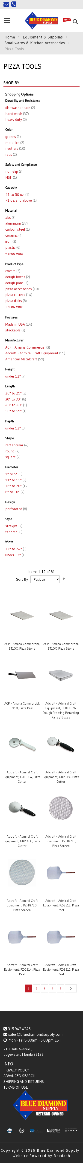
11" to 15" (15, 480)
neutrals (14, 148)
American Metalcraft (24, 359)
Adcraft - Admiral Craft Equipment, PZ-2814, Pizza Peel (22, 969)
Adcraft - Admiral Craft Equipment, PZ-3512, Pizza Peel (61, 969)
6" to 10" (14, 491)
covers (12, 270)
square (12, 456)
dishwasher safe (19, 107)
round (11, 451)
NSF (10, 177)
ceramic (13, 235)
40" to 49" (15, 405)
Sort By (22, 579)
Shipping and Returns (23, 1081)
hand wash (16, 113)
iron (10, 241)
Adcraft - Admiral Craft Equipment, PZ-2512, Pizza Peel (61, 905)
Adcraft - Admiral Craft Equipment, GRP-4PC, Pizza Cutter (22, 841)
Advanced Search (19, 1075)
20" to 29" (15, 393)
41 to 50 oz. (16, 194)
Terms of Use (15, 1087)
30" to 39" (15, 399)
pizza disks (15, 300)
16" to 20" (16, 485)
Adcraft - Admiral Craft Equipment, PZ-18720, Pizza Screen (22, 905)
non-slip (13, 171)
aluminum (16, 223)
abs (10, 217)
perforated (15, 508)
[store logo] (41, 21)
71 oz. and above (20, 200)
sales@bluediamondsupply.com (35, 1034)
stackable (14, 330)
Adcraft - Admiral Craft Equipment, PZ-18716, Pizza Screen (60, 841)
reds (10, 154)
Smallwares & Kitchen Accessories (35, 42)
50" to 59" (15, 411)
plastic (12, 247)
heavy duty (15, 119)
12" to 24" (15, 549)
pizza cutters (18, 294)
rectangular (16, 445)
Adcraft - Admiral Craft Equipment (34, 353)
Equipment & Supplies (43, 37)
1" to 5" (13, 474)
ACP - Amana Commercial (27, 347)
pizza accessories (21, 288)
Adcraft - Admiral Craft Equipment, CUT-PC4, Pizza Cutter (22, 777)
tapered (13, 532)
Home (10, 37)
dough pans (16, 282)
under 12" (15, 376)
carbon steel (17, 229)
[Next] (71, 988)
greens (12, 136)
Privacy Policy (16, 1070)
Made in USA (18, 324)
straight (13, 526)
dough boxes (17, 276)
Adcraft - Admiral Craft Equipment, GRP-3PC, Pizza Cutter (61, 777)
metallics (14, 142)
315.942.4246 (19, 1028)
